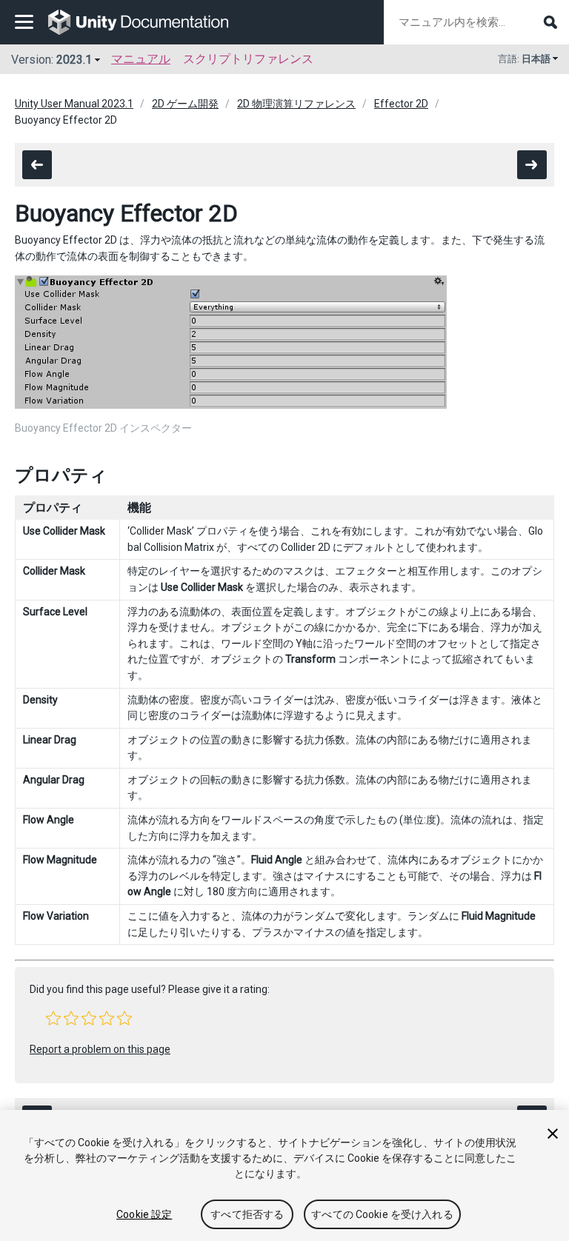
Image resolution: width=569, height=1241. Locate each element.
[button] (53, 1018)
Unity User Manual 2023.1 (74, 104)
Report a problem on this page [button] (100, 1049)
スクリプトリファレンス (248, 59)
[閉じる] (553, 1133)
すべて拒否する (247, 1214)
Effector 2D (401, 104)
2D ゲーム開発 (185, 104)
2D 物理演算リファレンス (296, 104)
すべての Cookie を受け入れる (382, 1214)
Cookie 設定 (144, 1214)
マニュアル (140, 59)
